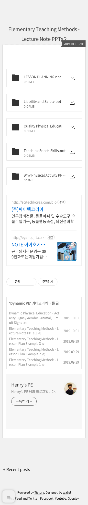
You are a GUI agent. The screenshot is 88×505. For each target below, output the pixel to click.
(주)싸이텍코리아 (27, 209)
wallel (67, 492)
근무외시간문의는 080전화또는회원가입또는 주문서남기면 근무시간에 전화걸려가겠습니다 (29, 253)
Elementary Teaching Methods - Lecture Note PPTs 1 (34, 330)
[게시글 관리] (31, 281)
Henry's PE (22, 385)
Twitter (33, 498)
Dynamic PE (20, 303)
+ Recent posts (16, 469)
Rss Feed (15, 498)
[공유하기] (25, 281)
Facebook (47, 498)
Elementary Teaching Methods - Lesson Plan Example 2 (34, 351)
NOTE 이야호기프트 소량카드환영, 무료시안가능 (28, 245)
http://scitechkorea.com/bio (33, 202)
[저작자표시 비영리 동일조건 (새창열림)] (64, 282)
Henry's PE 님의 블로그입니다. (33, 391)
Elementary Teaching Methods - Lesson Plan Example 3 (34, 341)
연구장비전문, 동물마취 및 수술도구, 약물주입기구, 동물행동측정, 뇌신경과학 (43, 218)
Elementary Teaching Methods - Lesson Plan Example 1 (34, 362)
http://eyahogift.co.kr (28, 237)
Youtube (60, 498)
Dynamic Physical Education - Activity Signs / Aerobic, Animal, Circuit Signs (34, 318)
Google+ (73, 498)
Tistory (39, 492)
